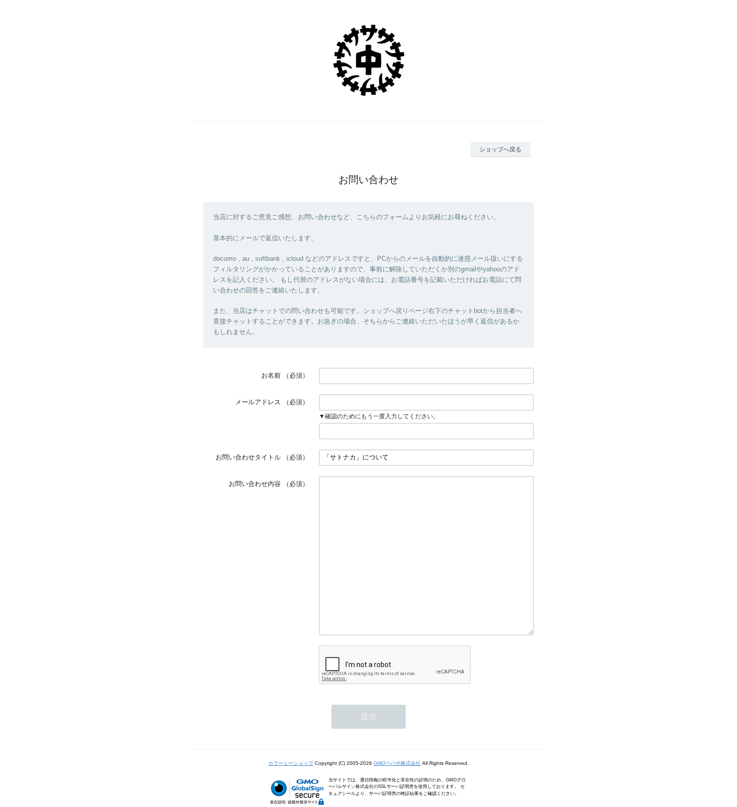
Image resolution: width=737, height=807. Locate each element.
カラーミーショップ (290, 763)
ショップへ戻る (500, 149)
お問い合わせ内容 (255, 484)
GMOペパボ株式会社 (397, 763)
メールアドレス (258, 402)
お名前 (271, 375)
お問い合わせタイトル (248, 457)
